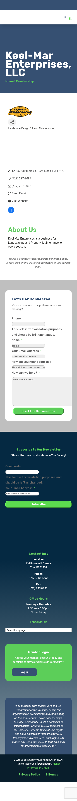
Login (24, 672)
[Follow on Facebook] (24, 4)
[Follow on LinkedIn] (46, 4)
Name (17, 340)
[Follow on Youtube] (53, 4)
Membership (25, 81)
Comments (13, 466)
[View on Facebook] (11, 212)
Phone (16, 318)
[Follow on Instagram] (38, 4)
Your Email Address (27, 351)
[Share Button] (12, 122)
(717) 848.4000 (39, 577)
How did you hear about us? (31, 361)
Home (9, 81)
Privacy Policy (29, 774)
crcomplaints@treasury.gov (40, 745)
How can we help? (26, 372)
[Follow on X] (31, 4)
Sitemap (51, 774)
